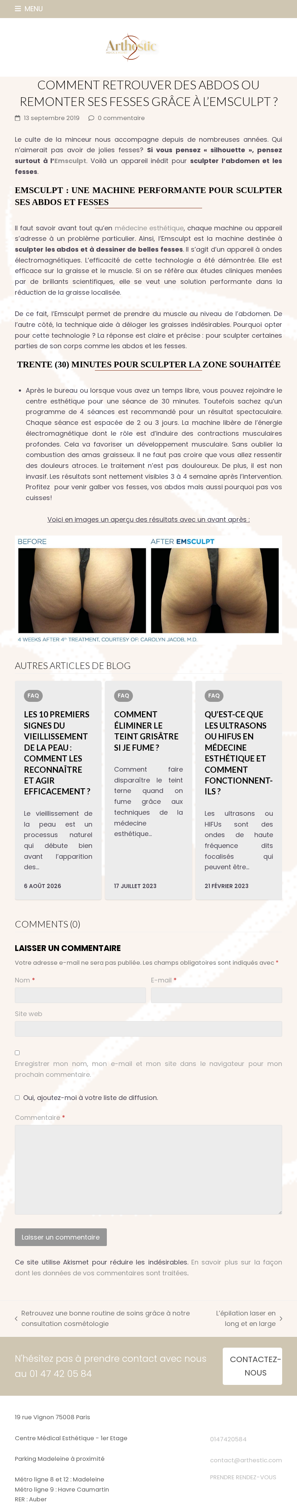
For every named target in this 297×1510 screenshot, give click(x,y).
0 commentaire (121, 118)
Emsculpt (70, 160)
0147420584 (228, 1439)
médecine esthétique (149, 228)
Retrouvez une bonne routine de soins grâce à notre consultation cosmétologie (102, 1319)
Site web (28, 1013)
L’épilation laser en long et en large (239, 1319)
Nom (25, 980)
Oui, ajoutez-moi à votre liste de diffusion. (89, 1097)
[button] (29, 9)
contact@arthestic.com (246, 1460)
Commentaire (40, 1117)
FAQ (33, 695)
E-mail (164, 980)
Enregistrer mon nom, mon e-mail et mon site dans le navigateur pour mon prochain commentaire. (148, 1069)
